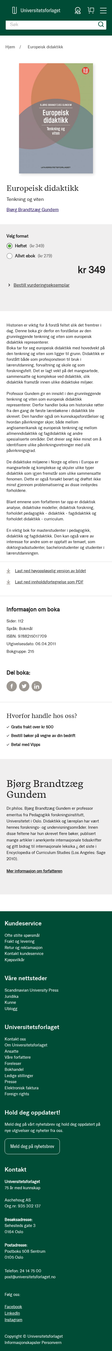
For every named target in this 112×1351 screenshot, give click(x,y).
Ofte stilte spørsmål (22, 935)
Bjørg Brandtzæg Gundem (33, 209)
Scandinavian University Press (31, 990)
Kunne (10, 1002)
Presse (11, 1081)
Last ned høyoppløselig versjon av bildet (50, 570)
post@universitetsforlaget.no (30, 1276)
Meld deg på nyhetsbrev (32, 1146)
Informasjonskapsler (23, 1342)
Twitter (24, 686)
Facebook (12, 686)
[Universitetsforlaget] (36, 10)
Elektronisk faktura (22, 1088)
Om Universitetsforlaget (26, 1045)
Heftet (29, 246)
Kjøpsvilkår (14, 959)
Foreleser (13, 1063)
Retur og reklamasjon (23, 947)
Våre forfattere (18, 1057)
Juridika (11, 996)
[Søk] (101, 24)
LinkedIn (37, 686)
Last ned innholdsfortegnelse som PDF (49, 582)
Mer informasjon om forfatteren (34, 871)
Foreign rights (17, 1093)
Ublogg (11, 1008)
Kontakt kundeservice (24, 953)
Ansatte (11, 1051)
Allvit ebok (33, 256)
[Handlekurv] (91, 10)
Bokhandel (14, 1069)
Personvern (51, 1342)
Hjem (10, 47)
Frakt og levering (20, 941)
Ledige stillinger (19, 1075)
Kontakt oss (15, 1039)
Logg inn (78, 10)
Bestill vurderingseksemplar (42, 285)
